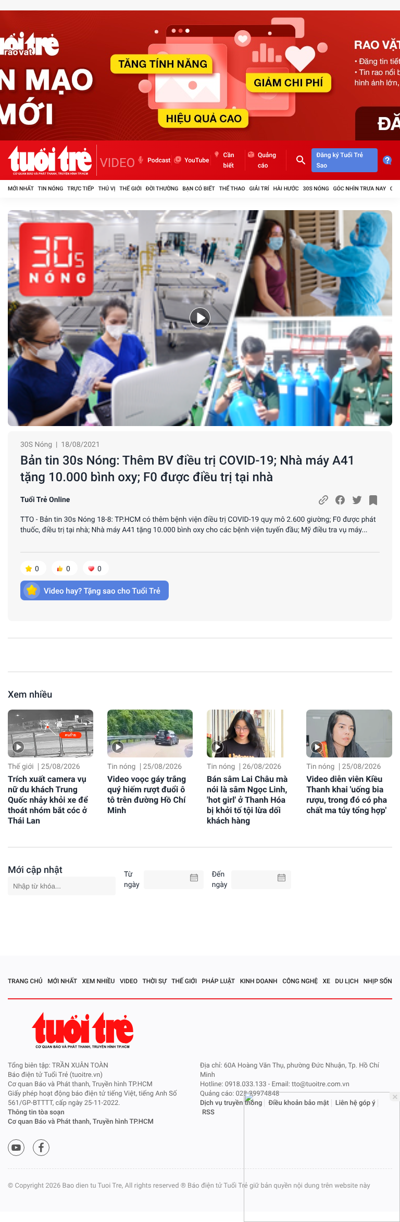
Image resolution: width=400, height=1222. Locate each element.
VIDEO (117, 163)
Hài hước (286, 188)
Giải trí (259, 188)
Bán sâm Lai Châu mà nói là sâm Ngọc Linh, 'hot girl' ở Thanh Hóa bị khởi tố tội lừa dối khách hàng (247, 800)
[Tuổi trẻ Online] (84, 1030)
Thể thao (232, 188)
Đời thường (162, 188)
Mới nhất (21, 188)
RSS (208, 1112)
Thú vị (106, 188)
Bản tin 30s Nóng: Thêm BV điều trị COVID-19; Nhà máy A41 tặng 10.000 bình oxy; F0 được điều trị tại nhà (187, 468)
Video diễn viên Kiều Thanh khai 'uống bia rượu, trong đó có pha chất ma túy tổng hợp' (346, 794)
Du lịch (346, 981)
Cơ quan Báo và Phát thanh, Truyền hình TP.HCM (81, 1122)
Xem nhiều (30, 694)
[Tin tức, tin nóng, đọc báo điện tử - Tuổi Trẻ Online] (52, 160)
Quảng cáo (267, 160)
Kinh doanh (259, 981)
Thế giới (130, 188)
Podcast (158, 160)
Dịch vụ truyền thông (231, 1103)
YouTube (196, 160)
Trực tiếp (80, 188)
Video (129, 981)
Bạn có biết (198, 188)
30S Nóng (316, 188)
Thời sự (155, 981)
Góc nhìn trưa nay (359, 188)
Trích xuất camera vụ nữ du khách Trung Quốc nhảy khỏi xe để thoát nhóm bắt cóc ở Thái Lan (48, 800)
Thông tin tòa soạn (36, 1112)
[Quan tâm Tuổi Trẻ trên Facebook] (41, 1147)
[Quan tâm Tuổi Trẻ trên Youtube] (16, 1147)
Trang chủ (25, 981)
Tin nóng (51, 188)
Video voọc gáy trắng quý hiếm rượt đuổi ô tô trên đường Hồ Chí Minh (146, 794)
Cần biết (228, 160)
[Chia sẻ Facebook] (340, 500)
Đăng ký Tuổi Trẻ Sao (340, 160)
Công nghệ (300, 981)
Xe (326, 981)
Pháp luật (218, 981)
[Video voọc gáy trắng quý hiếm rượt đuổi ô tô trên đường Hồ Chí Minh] (150, 733)
